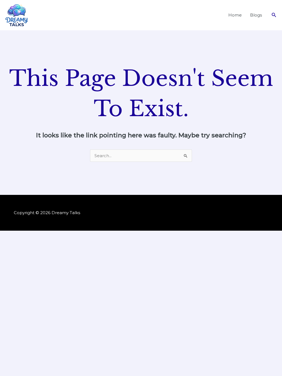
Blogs (256, 15)
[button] (274, 15)
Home (235, 15)
